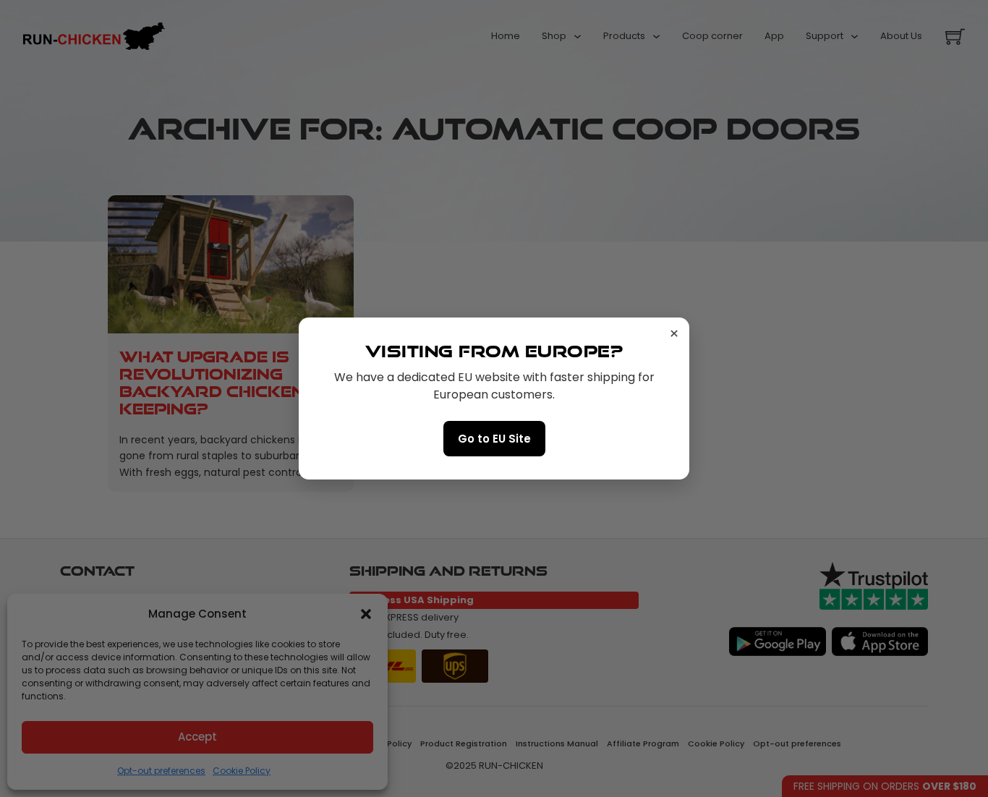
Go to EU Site (494, 438)
